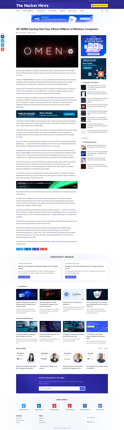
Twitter (53, 241)
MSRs (28, 153)
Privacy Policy (42, 422)
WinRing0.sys (20, 144)
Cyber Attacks (52, 10)
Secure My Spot (70, 277)
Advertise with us (20, 420)
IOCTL (65, 162)
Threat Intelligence (28, 10)
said (17, 125)
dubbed (54, 214)
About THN (18, 418)
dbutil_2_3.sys (59, 230)
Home (17, 10)
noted (74, 153)
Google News (46, 241)
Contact (18, 422)
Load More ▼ (85, 138)
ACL (30, 164)
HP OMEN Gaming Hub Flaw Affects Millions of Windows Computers (57, 29)
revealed (39, 198)
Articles (106, 348)
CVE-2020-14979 (39, 146)
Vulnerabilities (41, 10)
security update (27, 93)
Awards (82, 10)
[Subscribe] (82, 388)
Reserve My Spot (24, 277)
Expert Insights (72, 10)
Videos (100, 348)
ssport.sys (29, 235)
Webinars (62, 10)
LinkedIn (60, 241)
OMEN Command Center (57, 98)
